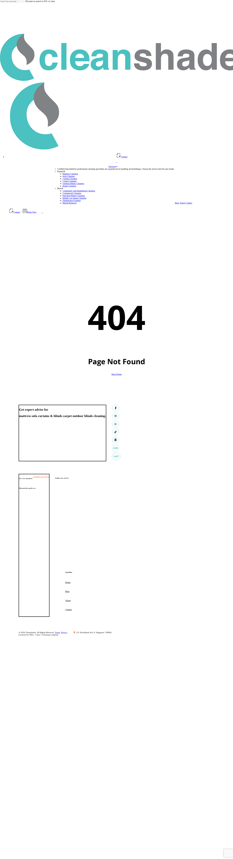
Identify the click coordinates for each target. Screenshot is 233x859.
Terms (57, 632)
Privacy (64, 632)
